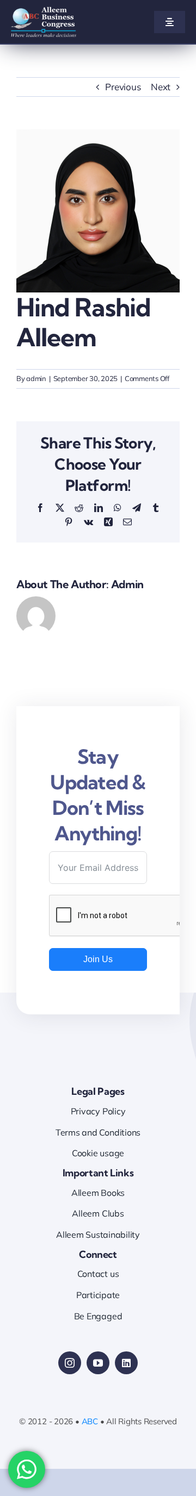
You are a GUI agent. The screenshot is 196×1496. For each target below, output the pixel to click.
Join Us (98, 959)
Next (160, 86)
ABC (90, 1421)
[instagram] (69, 1362)
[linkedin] (126, 1362)
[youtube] (98, 1362)
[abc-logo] (43, 11)
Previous (122, 86)
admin (36, 378)
